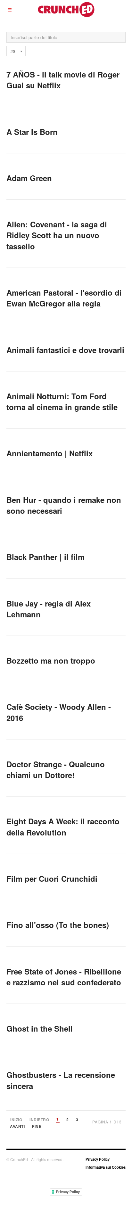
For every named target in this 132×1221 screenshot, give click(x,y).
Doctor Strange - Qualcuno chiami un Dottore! (55, 769)
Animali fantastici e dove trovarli (65, 349)
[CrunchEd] (66, 9)
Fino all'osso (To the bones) (57, 924)
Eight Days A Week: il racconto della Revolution (63, 826)
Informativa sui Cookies (106, 1167)
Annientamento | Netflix (49, 453)
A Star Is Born (32, 131)
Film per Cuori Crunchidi (51, 878)
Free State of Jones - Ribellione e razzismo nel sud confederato (63, 977)
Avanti (17, 1126)
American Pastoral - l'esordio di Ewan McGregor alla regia (64, 298)
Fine (36, 1126)
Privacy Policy (98, 1159)
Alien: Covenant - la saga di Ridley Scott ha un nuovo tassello (56, 235)
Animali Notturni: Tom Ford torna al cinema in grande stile (62, 401)
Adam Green (29, 178)
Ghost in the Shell (39, 1028)
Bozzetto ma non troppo (50, 660)
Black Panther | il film (45, 556)
